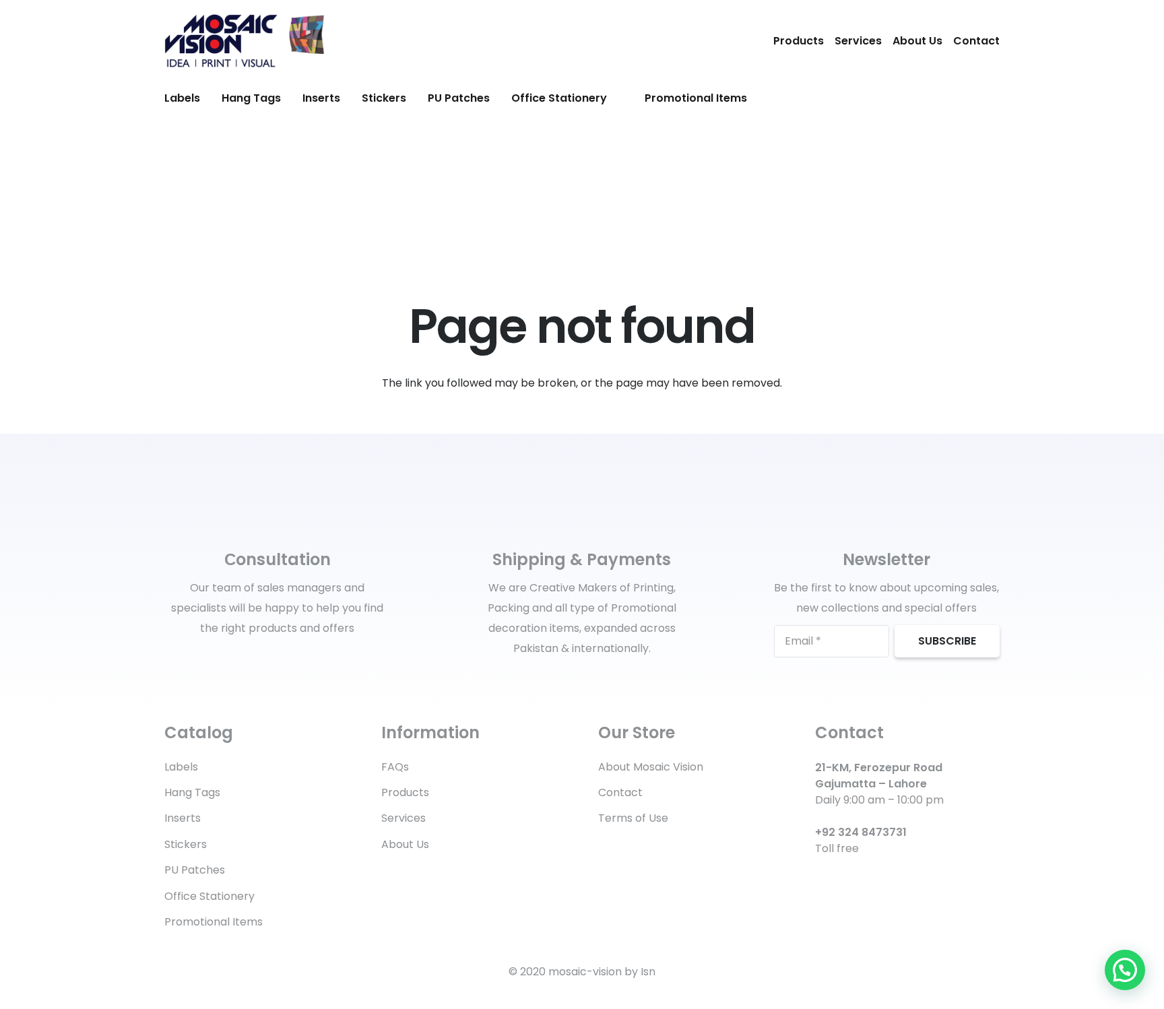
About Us (917, 40)
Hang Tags (192, 792)
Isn (648, 971)
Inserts (182, 818)
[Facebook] (820, 879)
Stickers (185, 844)
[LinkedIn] (843, 879)
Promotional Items (213, 922)
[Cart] (985, 98)
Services (858, 40)
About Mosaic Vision (650, 767)
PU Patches (194, 870)
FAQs (395, 767)
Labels (181, 767)
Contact (976, 40)
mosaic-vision (585, 971)
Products (798, 40)
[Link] (244, 41)
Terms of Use (633, 818)
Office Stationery (209, 896)
